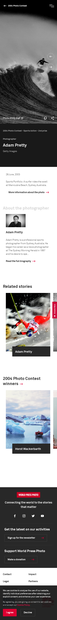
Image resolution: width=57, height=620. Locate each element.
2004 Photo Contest (17, 6)
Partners (33, 581)
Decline (28, 612)
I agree (9, 612)
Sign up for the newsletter (21, 538)
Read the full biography (18, 261)
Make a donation (16, 559)
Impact (32, 574)
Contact (7, 574)
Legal (6, 581)
